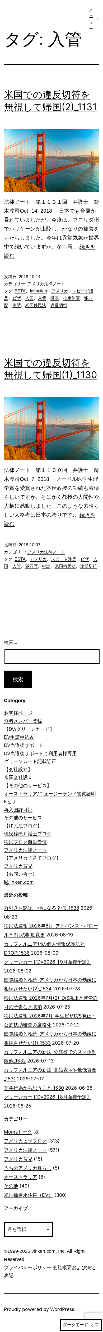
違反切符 (58, 305)
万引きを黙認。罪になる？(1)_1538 (41, 908)
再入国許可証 (18, 809)
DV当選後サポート (24, 745)
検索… (10, 642)
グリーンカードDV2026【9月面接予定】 (47, 962)
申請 (16, 305)
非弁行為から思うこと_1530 (34, 1088)
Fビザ (10, 801)
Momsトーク (18, 1132)
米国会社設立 (18, 777)
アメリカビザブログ (25, 1141)
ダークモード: (76, 1325)
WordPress (62, 1309)
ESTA (20, 291)
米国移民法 (35, 305)
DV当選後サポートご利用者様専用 (40, 753)
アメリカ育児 (18, 866)
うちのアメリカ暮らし (28, 1168)
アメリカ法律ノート (46, 284)
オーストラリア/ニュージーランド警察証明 (50, 793)
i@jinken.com (19, 882)
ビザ (16, 298)
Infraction (38, 291)
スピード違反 (63, 559)
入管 (42, 298)
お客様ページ (18, 713)
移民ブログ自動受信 (25, 842)
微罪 (54, 298)
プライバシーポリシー (28, 1267)
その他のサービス (23, 817)
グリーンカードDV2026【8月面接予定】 (47, 1097)
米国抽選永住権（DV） (28, 1195)
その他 (11, 1186)
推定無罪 (71, 298)
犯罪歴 (31, 566)
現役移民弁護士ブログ (28, 833)
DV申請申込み (19, 737)
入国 (29, 298)
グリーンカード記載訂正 (30, 761)
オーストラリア (20, 1177)
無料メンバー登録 (23, 721)
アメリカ (59, 291)
